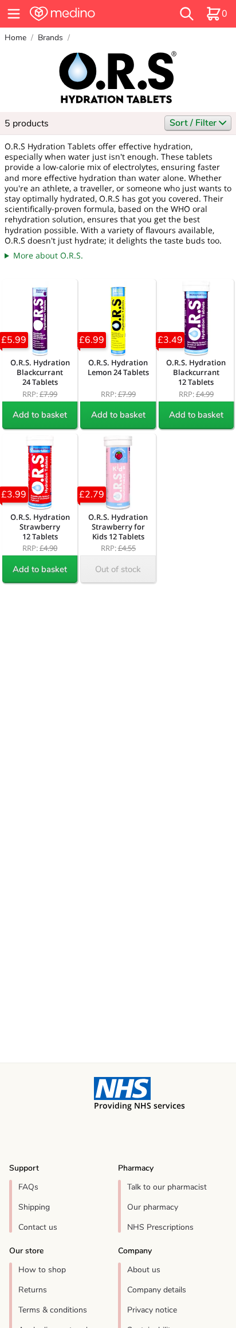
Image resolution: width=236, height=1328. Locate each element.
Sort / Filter (194, 123)
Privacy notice (152, 1309)
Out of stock (118, 569)
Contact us (37, 1227)
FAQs (28, 1187)
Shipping (34, 1207)
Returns (32, 1289)
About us (143, 1269)
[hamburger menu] (13, 14)
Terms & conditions (52, 1309)
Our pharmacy (152, 1207)
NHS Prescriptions (160, 1227)
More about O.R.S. (48, 255)
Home (15, 37)
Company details (156, 1289)
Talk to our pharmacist (167, 1187)
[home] (83, 14)
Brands (50, 37)
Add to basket (40, 414)
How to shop (42, 1269)
